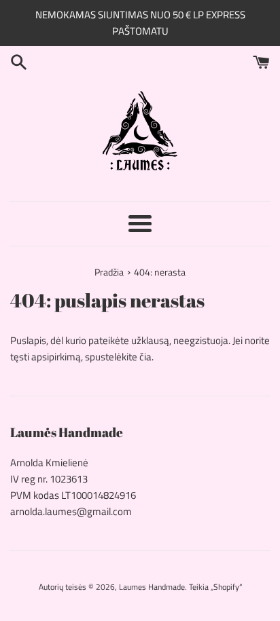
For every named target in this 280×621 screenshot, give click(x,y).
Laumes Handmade (152, 586)
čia (145, 356)
